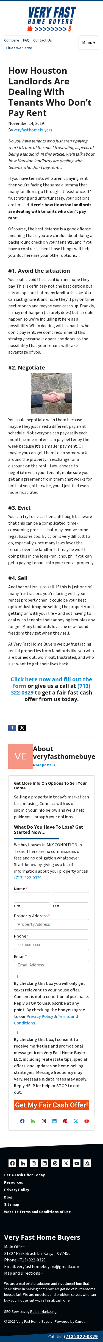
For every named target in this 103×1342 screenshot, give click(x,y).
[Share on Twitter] (22, 728)
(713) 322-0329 (27, 878)
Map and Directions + (23, 1273)
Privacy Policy (40, 1016)
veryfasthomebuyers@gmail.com (48, 1267)
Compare (11, 40)
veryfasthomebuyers (33, 130)
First (17, 906)
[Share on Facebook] (12, 728)
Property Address (32, 916)
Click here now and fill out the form (51, 683)
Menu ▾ (88, 43)
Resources (13, 1182)
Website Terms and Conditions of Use (37, 1211)
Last (56, 906)
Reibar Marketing (43, 1311)
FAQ (26, 40)
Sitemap (11, 1204)
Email (20, 957)
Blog (8, 1197)
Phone (21, 936)
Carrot (80, 1321)
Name (21, 889)
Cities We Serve (19, 48)
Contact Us (42, 40)
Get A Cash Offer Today (24, 1175)
